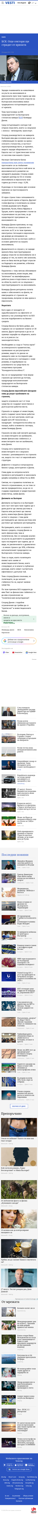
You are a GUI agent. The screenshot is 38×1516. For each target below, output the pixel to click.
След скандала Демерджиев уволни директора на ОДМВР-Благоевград (26, 710)
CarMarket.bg (30, 1480)
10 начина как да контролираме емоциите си (15, 1231)
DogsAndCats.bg (17, 1480)
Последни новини (15, 854)
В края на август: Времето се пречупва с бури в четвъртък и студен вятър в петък (26, 806)
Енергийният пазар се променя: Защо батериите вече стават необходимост (26, 764)
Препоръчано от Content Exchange (25, 1299)
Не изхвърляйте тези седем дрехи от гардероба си (26, 1371)
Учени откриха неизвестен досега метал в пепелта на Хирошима (25, 1094)
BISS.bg (7, 1483)
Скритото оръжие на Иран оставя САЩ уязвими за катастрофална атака (26, 1067)
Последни (21, 3)
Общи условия (28, 1496)
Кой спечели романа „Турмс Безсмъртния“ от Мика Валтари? (15, 1169)
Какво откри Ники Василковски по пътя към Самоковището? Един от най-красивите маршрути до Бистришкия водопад (26, 1341)
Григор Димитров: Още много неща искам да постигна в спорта (26, 877)
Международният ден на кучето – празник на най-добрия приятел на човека (26, 1324)
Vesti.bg (10, 3)
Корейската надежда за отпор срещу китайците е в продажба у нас (26, 778)
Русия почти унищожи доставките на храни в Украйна (26, 723)
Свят (18, 867)
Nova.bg (6, 1480)
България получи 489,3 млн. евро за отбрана (25, 1080)
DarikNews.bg (32, 1477)
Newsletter (18, 652)
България (20, 910)
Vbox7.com (12, 1477)
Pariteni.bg (19, 1486)
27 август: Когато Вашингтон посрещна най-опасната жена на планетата (26, 792)
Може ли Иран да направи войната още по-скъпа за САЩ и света (26, 820)
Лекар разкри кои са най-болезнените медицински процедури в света (26, 1385)
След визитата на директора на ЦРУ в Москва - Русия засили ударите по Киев (25, 1006)
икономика (29, 630)
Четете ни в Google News (21, 1469)
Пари (4, 37)
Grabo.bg (10, 1486)
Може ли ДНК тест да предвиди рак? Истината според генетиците (26, 1053)
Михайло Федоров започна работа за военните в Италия (25, 863)
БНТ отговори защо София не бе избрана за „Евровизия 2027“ (26, 991)
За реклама (16, 1496)
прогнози (6, 633)
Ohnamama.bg (17, 1483)
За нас (7, 1496)
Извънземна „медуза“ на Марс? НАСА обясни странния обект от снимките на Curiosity (26, 1022)
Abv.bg (3, 1477)
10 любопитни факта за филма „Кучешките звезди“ (14, 1202)
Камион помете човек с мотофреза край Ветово (26, 947)
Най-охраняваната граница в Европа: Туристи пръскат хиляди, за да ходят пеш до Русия (25, 835)
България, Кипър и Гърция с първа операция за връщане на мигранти (26, 737)
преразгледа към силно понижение (18, 162)
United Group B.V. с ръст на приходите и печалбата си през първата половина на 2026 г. (26, 977)
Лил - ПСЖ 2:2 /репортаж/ (23, 1410)
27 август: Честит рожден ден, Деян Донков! (16, 1290)
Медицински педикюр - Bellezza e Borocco (26, 890)
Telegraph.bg (19, 1489)
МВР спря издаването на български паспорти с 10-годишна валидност (26, 962)
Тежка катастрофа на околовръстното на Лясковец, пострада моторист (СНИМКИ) (26, 1442)
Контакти (19, 1501)
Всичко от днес (19, 1106)
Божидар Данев (8, 630)
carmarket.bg (20, 783)
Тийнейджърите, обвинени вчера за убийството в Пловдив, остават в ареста (25, 1038)
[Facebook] (19, 1504)
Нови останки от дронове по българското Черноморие (24, 905)
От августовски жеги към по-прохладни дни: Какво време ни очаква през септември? (26, 1427)
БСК (20, 117)
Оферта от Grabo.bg (23, 895)
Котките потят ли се (26, 1308)
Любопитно (20, 883)
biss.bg (19, 769)
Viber (7, 652)
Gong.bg (22, 1477)
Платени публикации (26, 1498)
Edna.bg (29, 1486)
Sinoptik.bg (29, 1483)
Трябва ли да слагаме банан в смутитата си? (18, 1261)
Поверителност (10, 1498)
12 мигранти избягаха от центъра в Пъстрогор (26, 934)
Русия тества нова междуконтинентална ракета (27, 750)
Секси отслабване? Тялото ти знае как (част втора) (17, 1139)
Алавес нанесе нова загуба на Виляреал (25, 1397)
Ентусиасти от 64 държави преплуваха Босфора (26, 1357)
